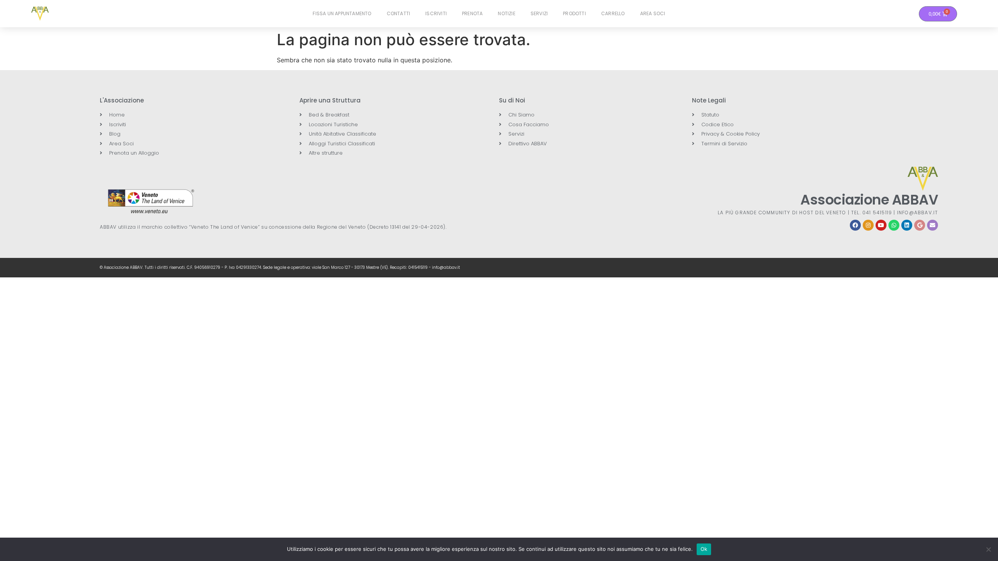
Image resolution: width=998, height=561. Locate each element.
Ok (704, 549)
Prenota (472, 13)
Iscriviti (436, 13)
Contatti (399, 13)
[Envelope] (932, 225)
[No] (988, 549)
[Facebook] (855, 225)
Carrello (613, 13)
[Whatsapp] (893, 225)
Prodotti (574, 13)
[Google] (919, 225)
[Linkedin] (906, 225)
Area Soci (652, 13)
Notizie (506, 13)
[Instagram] (868, 225)
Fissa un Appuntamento (342, 13)
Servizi (539, 13)
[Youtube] (881, 225)
